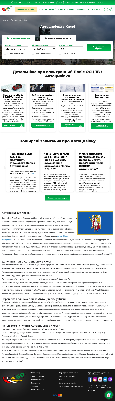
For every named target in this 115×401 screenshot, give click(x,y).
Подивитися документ (70, 125)
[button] (110, 167)
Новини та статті (66, 9)
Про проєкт (81, 9)
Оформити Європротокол (102, 126)
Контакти (96, 9)
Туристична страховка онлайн (71, 386)
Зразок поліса (9, 125)
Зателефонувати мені (44, 2)
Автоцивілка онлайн (67, 376)
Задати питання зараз (57, 198)
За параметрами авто (18, 38)
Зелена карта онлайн (67, 383)
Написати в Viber (87, 2)
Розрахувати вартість (98, 48)
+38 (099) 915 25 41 (68, 2)
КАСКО (62, 379)
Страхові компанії (47, 9)
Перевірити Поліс (43, 125)
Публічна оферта (37, 390)
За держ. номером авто (58, 38)
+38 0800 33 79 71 (23, 2)
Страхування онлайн (25, 9)
